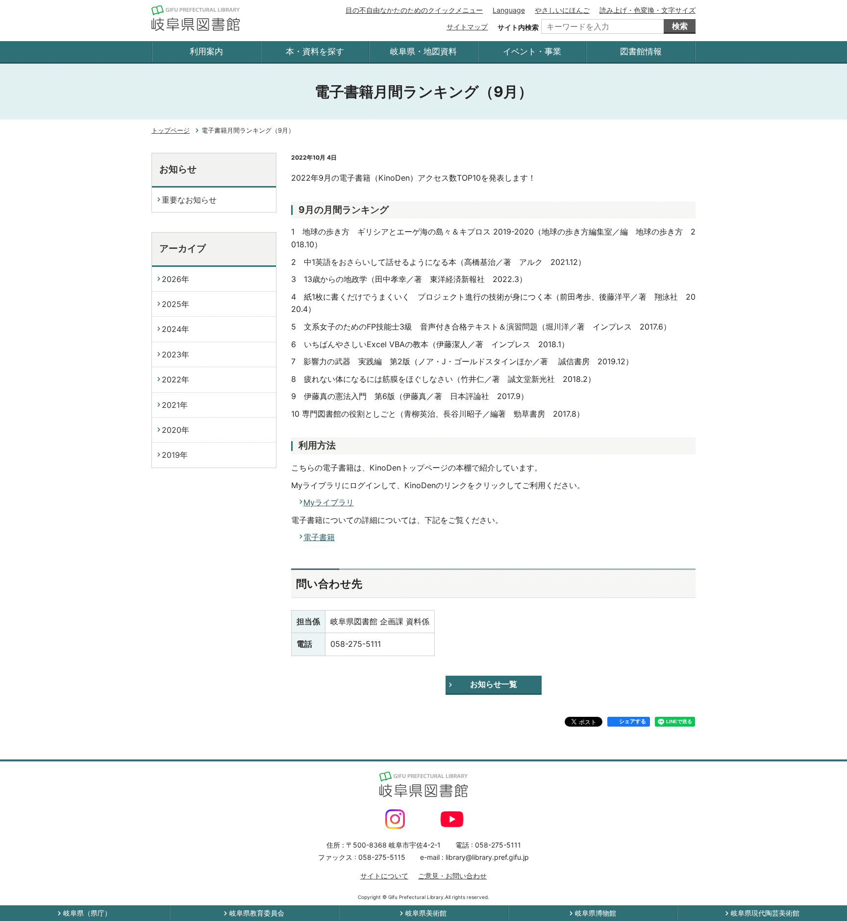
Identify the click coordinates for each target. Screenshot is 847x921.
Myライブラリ (328, 502)
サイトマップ (467, 27)
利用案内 (206, 51)
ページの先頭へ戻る (814, 887)
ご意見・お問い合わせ (452, 876)
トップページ (170, 130)
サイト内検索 (518, 27)
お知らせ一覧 (493, 684)
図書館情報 (641, 51)
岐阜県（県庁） (87, 913)
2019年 (175, 455)
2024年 (175, 329)
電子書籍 (319, 537)
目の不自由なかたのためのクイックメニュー (414, 10)
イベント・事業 (532, 51)
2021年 (175, 405)
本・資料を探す (315, 51)
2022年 (175, 379)
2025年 (175, 304)
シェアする (632, 721)
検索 (680, 26)
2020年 (175, 430)
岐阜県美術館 (426, 913)
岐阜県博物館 (595, 913)
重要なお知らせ (189, 200)
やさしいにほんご (562, 10)
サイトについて (384, 876)
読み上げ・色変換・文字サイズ (647, 10)
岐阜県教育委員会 (256, 913)
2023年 (175, 354)
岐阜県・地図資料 (423, 51)
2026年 (175, 279)
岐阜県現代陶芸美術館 (765, 913)
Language (509, 10)
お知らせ (178, 169)
